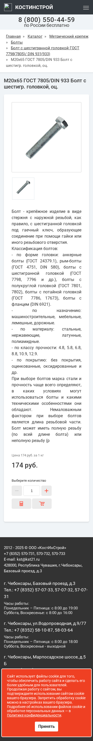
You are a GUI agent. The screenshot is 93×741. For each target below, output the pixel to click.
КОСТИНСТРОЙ (33, 7)
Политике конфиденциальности (34, 715)
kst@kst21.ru (28, 559)
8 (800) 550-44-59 (46, 19)
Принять (46, 726)
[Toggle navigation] (86, 7)
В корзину (42, 503)
